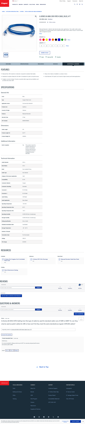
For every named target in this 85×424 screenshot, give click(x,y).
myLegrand (69, 388)
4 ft (57, 45)
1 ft (41, 45)
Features (8, 64)
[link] (3, 284)
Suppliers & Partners (35, 409)
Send (42, 57)
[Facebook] (34, 417)
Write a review (52, 22)
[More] (69, 40)
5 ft (62, 45)
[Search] (75, 4)
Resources (41, 64)
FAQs (14, 395)
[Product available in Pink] (40, 40)
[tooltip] (81, 285)
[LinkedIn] (44, 417)
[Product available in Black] (56, 40)
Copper (22, 11)
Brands (32, 392)
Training (14, 398)
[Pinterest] (48, 417)
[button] (35, 16)
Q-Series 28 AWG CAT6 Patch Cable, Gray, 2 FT (21, 329)
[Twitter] (53, 417)
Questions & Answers (73, 64)
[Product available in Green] (62, 40)
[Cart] (82, 4)
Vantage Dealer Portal (73, 395)
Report (16, 350)
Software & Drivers (17, 392)
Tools (14, 388)
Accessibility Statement (53, 398)
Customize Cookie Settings (65, 421)
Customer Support (52, 388)
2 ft (46, 45)
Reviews (55, 64)
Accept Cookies (75, 421)
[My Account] (80, 4)
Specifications (24, 64)
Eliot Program (34, 398)
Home (3, 11)
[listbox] (19, 33)
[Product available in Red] (43, 40)
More (40, 33)
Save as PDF (50, 57)
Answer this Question (6, 334)
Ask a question (79, 314)
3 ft (52, 45)
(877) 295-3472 (52, 402)
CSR (32, 395)
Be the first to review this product (12, 296)
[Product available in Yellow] (47, 40)
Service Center (71, 392)
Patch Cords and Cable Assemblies (33, 11)
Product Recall (51, 395)
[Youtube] (58, 417)
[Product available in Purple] (50, 40)
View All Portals (70, 398)
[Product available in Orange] (53, 40)
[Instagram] (39, 417)
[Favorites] (77, 4)
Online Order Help (54, 392)
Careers (32, 402)
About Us (33, 388)
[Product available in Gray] (65, 40)
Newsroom (33, 405)
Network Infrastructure (12, 11)
